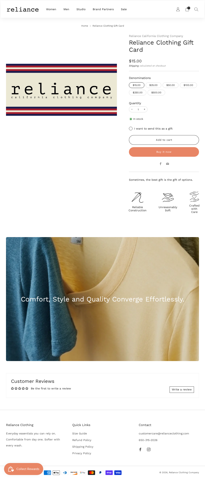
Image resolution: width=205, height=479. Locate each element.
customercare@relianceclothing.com (164, 433)
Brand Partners (103, 9)
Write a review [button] (182, 389)
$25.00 (153, 85)
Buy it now (164, 151)
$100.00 (188, 85)
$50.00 (170, 85)
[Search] (196, 9)
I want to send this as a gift (153, 128)
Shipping (134, 65)
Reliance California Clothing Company (156, 36)
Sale (124, 9)
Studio (80, 9)
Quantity (135, 103)
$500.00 (156, 92)
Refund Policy (81, 440)
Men (66, 9)
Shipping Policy (82, 446)
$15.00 (137, 85)
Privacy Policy (81, 453)
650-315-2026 (148, 440)
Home (84, 25)
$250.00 (138, 92)
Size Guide (79, 433)
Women (51, 9)
